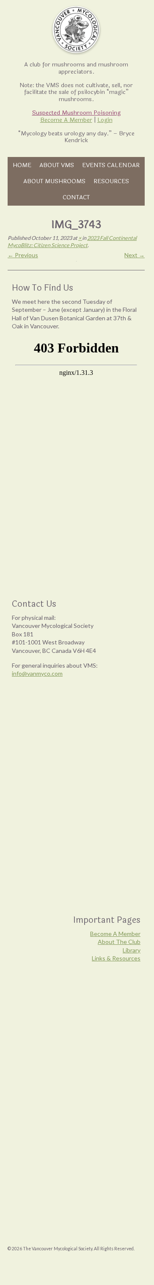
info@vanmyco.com (37, 673)
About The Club (119, 941)
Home (22, 165)
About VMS (56, 165)
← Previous (23, 255)
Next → (134, 255)
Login (105, 120)
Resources (111, 181)
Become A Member (66, 120)
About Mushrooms (54, 181)
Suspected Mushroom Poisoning (76, 112)
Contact (76, 197)
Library (131, 950)
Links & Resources (116, 958)
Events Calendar (111, 165)
